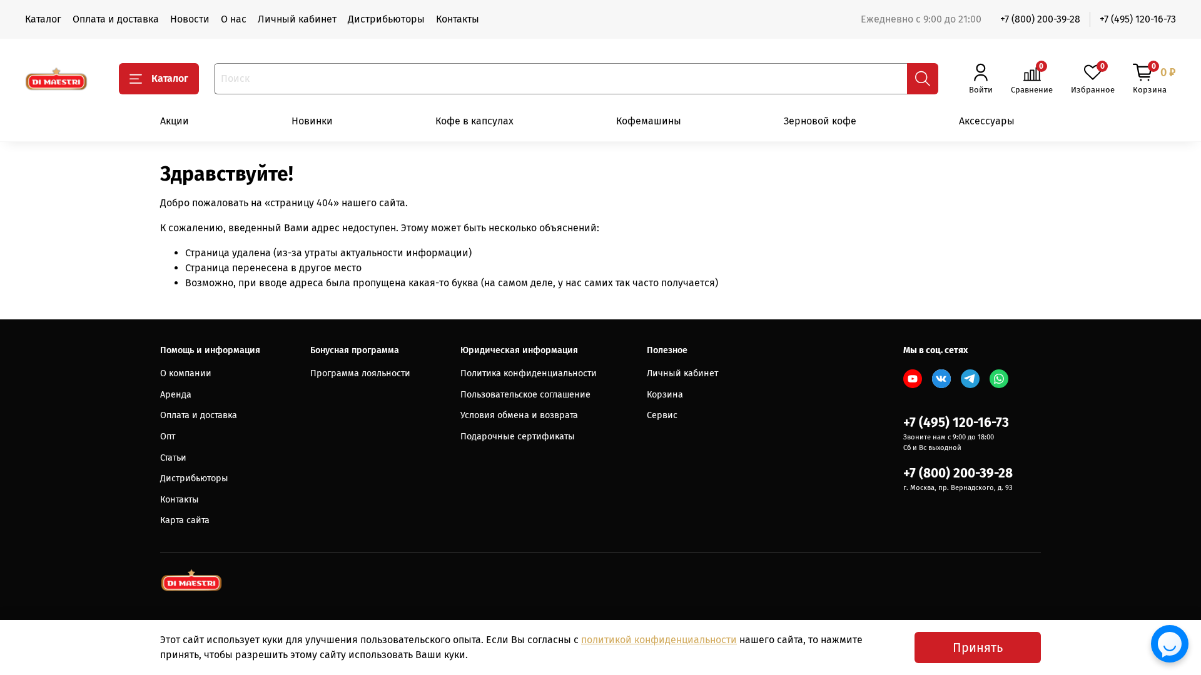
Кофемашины (648, 121)
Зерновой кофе (820, 121)
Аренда (175, 394)
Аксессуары (987, 121)
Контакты (457, 19)
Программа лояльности (360, 373)
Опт (167, 436)
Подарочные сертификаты (517, 436)
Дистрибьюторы (386, 19)
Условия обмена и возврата (519, 415)
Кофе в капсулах (474, 121)
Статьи (173, 457)
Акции (174, 121)
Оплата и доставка (116, 19)
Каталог (43, 19)
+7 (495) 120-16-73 (1138, 19)
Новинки (312, 121)
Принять (978, 647)
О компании (185, 373)
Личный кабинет (297, 19)
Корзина (665, 394)
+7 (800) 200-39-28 (1040, 19)
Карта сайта (185, 520)
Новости (190, 19)
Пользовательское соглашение (525, 394)
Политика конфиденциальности (528, 373)
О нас (233, 19)
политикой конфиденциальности (659, 640)
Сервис (662, 415)
